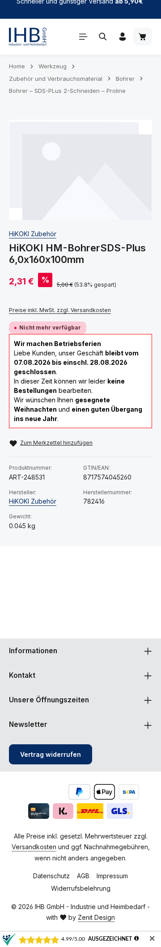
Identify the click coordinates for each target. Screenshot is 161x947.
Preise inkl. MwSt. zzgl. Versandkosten (60, 310)
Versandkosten (34, 847)
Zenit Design (96, 917)
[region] (80, 170)
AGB (83, 876)
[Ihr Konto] (122, 37)
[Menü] (83, 37)
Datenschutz (51, 876)
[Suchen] (103, 37)
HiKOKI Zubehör (32, 234)
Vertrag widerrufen (50, 754)
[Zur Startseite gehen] (28, 37)
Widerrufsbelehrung (80, 888)
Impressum (112, 876)
